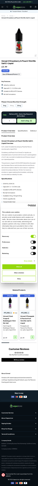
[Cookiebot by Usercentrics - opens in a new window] (28, 205)
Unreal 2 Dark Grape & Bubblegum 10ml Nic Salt (9, 297)
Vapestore (16, 479)
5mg (4, 105)
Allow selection (19, 273)
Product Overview (8, 131)
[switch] (33, 242)
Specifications (23, 131)
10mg (12, 105)
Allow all (19, 267)
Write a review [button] (19, 360)
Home (3, 16)
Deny (19, 279)
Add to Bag (25, 121)
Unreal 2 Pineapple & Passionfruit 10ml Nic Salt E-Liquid (27, 297)
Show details (28, 261)
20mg (19, 105)
